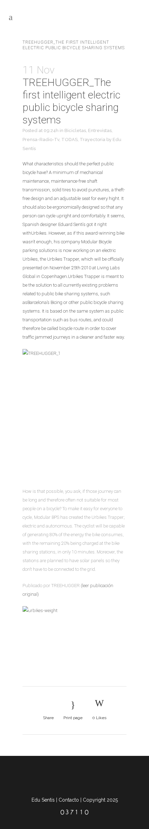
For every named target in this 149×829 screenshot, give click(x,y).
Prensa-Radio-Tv (41, 139)
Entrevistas (100, 130)
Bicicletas (75, 130)
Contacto (69, 800)
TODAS (69, 139)
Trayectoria (92, 139)
